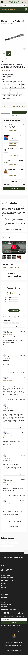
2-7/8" (13, 95)
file (10, 322)
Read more (16, 394)
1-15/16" (21, 90)
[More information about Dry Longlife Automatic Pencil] (8, 160)
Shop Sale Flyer (4, 589)
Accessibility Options (10, 645)
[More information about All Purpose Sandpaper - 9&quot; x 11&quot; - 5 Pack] (8, 135)
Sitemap (21, 645)
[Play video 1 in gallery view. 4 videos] (8, 53)
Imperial (4, 76)
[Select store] (22, 1)
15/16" (23, 84)
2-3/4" (8, 95)
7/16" (15, 81)
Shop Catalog (4, 592)
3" (16, 95)
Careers (3, 602)
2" (3, 92)
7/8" (19, 84)
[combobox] (20, 326)
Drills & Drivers (13, 542)
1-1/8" (11, 87)
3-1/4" (4, 98)
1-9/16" (4, 90)
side (13, 322)
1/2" (19, 81)
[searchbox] (8, 317)
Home (2, 14)
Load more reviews (14, 526)
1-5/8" (8, 90)
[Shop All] (2, 2)
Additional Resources (8, 264)
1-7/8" (17, 90)
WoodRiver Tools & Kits (7, 546)
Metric (9, 76)
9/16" (22, 81)
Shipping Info (16, 104)
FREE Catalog (4, 587)
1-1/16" (6, 87)
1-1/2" (23, 87)
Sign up (14, 622)
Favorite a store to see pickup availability (14, 106)
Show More (14, 181)
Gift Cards (3, 583)
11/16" (8, 84)
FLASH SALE (14, 12)
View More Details (5, 70)
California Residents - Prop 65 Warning (14, 267)
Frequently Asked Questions (7, 577)
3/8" (11, 81)
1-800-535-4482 (5, 566)
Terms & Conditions (17, 642)
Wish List (3, 585)
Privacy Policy (19, 625)
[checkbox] (14, 128)
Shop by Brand (4, 594)
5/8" (4, 84)
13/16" (15, 84)
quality (5, 322)
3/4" (11, 84)
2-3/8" (15, 92)
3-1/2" (8, 98)
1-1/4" (15, 87)
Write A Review (14, 310)
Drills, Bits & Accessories (10, 14)
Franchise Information (6, 604)
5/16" (7, 81)
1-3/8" (19, 87)
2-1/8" (7, 92)
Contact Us (3, 573)
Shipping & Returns (5, 575)
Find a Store (4, 606)
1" (3, 87)
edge (17, 322)
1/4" (4, 81)
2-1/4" (11, 92)
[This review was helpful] (20, 350)
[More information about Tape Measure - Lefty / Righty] (8, 148)
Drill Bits (4, 542)
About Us (3, 600)
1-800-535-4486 (5, 570)
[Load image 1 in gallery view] (3, 53)
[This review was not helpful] (23, 350)
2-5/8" (4, 95)
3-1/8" (20, 95)
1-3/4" (13, 90)
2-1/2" (20, 92)
